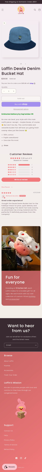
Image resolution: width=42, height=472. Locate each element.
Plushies (7, 366)
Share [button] (6, 145)
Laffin (22, 467)
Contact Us (8, 431)
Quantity (4, 87)
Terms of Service (10, 445)
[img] (6, 193)
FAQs (6, 435)
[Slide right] (25, 64)
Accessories (8, 370)
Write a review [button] (21, 179)
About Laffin (8, 361)
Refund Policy (9, 449)
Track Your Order (10, 375)
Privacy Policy (9, 440)
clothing (32, 296)
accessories (14, 299)
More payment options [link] (21, 109)
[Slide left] (16, 64)
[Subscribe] (35, 345)
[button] (2, 10)
